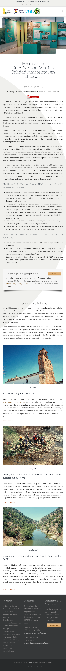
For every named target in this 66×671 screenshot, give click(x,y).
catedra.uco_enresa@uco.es (17, 284)
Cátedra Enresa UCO (33, 662)
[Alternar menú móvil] (62, 11)
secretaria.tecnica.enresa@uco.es (37, 643)
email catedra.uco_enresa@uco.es (41, 1)
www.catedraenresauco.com (14, 402)
